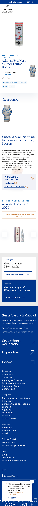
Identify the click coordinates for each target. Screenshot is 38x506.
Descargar (7, 412)
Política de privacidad (15, 493)
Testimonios (8, 457)
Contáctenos (9, 418)
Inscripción (6, 395)
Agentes (6, 410)
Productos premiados (14, 445)
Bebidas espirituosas (13, 383)
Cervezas (7, 377)
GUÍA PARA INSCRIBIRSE (16, 274)
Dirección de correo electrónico (15, 328)
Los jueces (9, 183)
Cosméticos (8, 389)
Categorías (6, 371)
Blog (4, 451)
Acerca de (6, 424)
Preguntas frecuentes (14, 460)
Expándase (10, 352)
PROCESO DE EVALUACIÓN (11, 178)
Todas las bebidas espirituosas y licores (19, 215)
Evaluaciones (9, 430)
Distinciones (8, 442)
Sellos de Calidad (9, 439)
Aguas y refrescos (12, 380)
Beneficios (7, 401)
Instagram (10, 476)
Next (33, 234)
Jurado (5, 433)
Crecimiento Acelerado (11, 342)
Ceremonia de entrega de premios (16, 406)
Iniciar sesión (16, 2)
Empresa (7, 428)
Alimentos (7, 374)
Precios (6, 415)
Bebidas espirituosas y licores (14, 82)
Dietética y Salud (11, 386)
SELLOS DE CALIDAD (14, 187)
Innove (7, 362)
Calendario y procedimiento (17, 398)
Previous (4, 234)
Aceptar (12, 498)
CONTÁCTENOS (13, 297)
